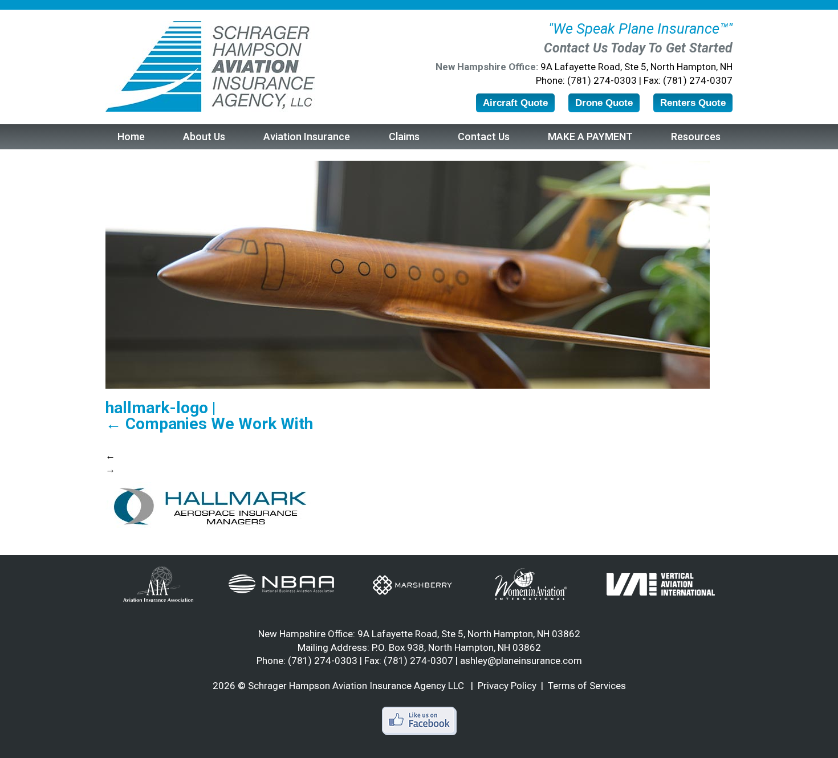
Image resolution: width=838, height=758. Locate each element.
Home (131, 136)
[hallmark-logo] (209, 506)
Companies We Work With (209, 424)
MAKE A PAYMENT (590, 136)
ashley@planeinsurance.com (521, 660)
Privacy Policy (507, 685)
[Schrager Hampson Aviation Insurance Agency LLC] (210, 66)
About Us (204, 136)
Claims (404, 136)
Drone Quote (604, 102)
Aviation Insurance (306, 136)
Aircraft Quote (515, 102)
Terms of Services (587, 685)
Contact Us (484, 136)
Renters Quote (693, 102)
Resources (696, 136)
